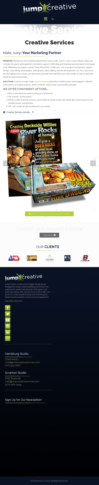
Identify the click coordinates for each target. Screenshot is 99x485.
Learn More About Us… (14, 301)
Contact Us (48, 235)
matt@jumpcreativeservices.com (22, 381)
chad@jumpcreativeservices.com (22, 362)
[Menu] (45, 19)
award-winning (42, 81)
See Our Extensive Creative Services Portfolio (50, 214)
